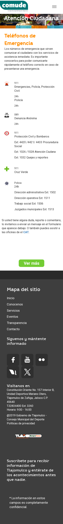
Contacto (13, 329)
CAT (26, 232)
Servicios (13, 310)
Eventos (12, 316)
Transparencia (17, 323)
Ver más (31, 263)
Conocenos (15, 304)
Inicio (10, 298)
